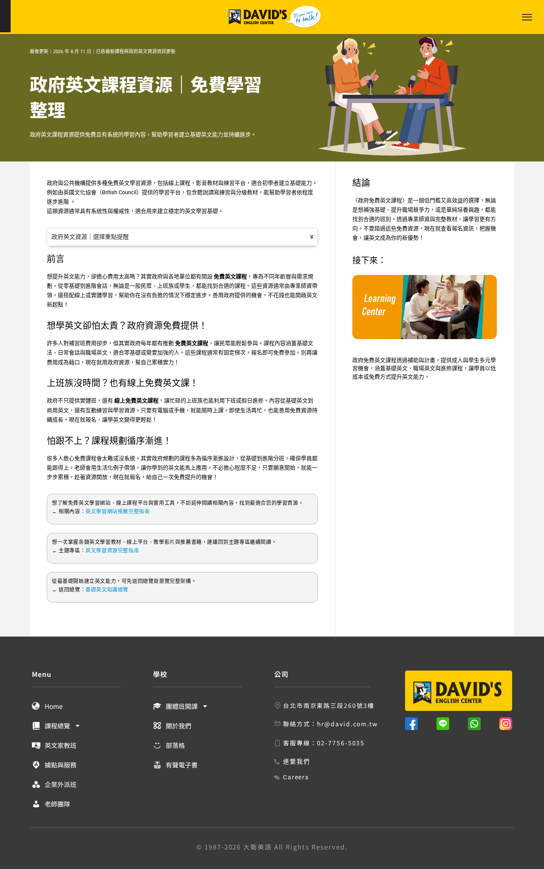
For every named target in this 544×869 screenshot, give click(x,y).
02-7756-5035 (341, 743)
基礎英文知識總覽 (106, 590)
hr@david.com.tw (347, 723)
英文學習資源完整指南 (112, 551)
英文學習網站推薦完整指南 (117, 512)
